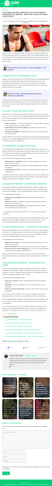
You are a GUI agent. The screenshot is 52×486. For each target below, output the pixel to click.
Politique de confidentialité (42, 484)
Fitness (5, 9)
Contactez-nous (31, 484)
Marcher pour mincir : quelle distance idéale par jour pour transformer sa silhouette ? (25, 95)
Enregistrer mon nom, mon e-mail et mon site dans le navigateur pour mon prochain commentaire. (26, 468)
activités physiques (7, 341)
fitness (27, 341)
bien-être (14, 341)
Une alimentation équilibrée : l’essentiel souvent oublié (25, 336)
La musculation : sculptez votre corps (19, 326)
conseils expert (21, 341)
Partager (27, 347)
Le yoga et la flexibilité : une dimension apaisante (23, 330)
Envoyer (43, 347)
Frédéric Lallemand (23, 18)
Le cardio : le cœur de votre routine (18, 323)
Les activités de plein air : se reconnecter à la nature (24, 333)
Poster (10, 347)
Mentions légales (16, 484)
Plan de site (23, 484)
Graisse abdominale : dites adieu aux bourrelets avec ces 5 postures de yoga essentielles (42, 388)
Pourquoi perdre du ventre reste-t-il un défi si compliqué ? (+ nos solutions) (27, 69)
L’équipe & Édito (7, 484)
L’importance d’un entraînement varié (19, 319)
